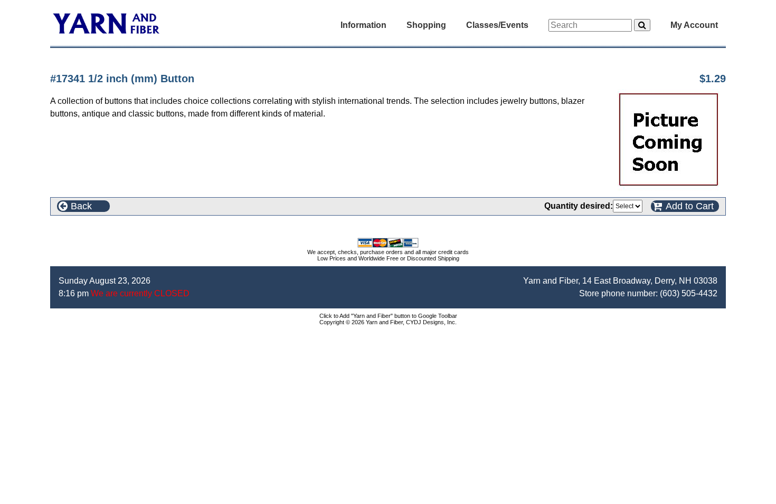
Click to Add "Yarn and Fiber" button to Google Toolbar (388, 316)
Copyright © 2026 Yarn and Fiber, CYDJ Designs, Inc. (388, 322)
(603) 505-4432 (688, 293)
